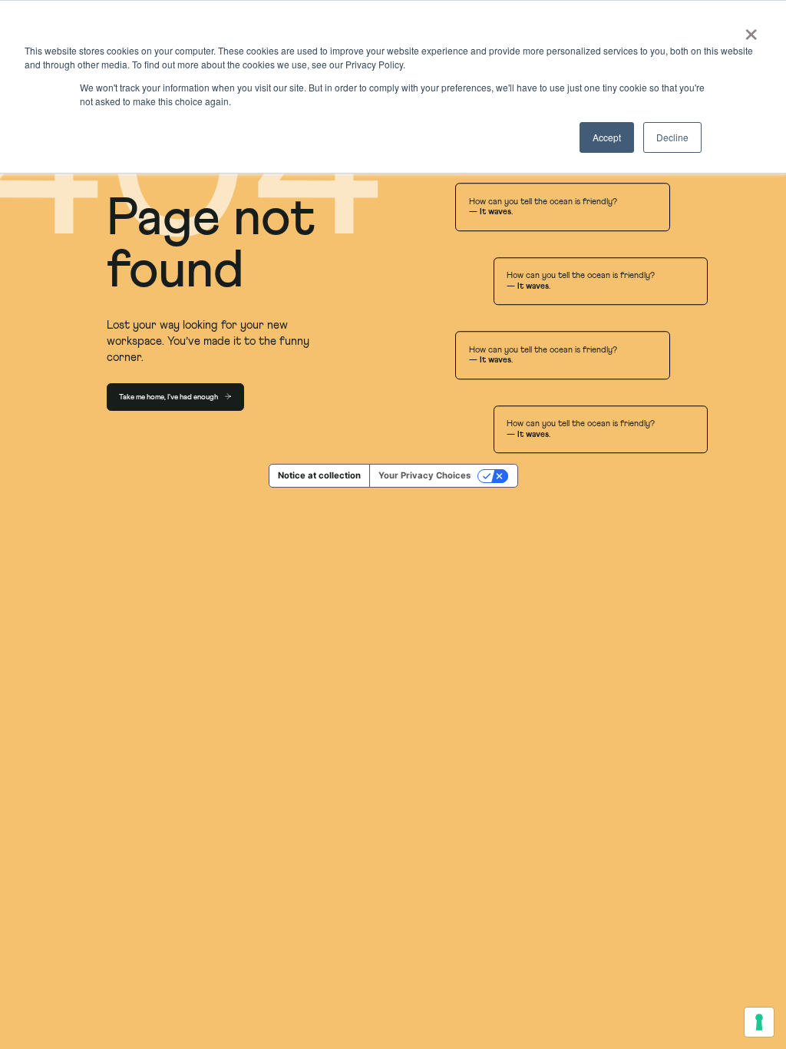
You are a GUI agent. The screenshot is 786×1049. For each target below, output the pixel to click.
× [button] (748, 29)
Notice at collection (319, 475)
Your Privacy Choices (424, 475)
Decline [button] (672, 137)
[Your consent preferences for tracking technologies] (759, 1022)
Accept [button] (607, 137)
